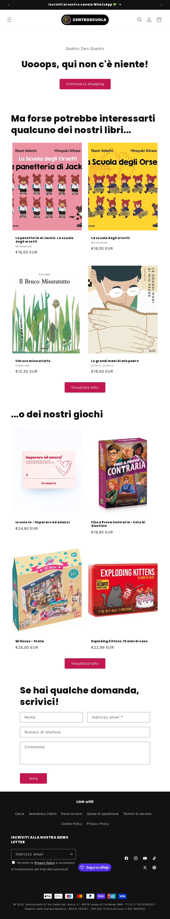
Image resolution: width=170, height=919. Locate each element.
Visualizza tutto (85, 387)
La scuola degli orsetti (110, 238)
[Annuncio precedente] (9, 5)
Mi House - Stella (29, 641)
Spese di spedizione (103, 814)
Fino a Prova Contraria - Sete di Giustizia (118, 524)
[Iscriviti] (71, 854)
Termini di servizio (137, 814)
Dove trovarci (71, 814)
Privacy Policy (98, 824)
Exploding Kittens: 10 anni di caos (119, 641)
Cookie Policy (71, 824)
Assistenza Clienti (43, 814)
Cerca (19, 814)
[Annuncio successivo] (161, 5)
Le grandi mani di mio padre (115, 361)
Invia (33, 778)
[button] (9, 20)
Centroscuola (33, 904)
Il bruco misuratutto (32, 361)
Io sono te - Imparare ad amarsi (42, 522)
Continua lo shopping (85, 84)
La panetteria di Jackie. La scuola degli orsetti (44, 240)
